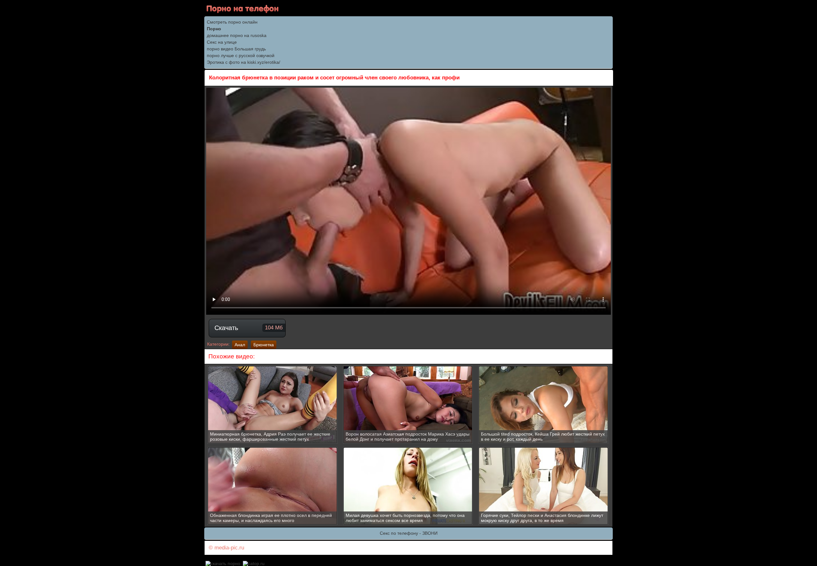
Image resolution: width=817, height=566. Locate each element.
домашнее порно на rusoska (236, 35)
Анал (240, 344)
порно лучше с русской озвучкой (240, 55)
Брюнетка (263, 344)
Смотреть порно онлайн (232, 22)
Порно (214, 28)
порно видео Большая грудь (236, 48)
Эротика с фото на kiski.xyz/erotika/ (243, 62)
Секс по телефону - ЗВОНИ (409, 533)
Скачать (248, 327)
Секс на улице (222, 42)
